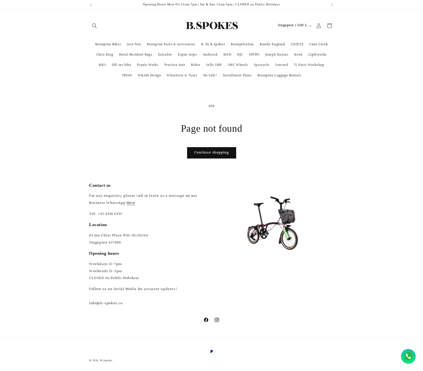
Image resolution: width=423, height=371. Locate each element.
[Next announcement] (332, 4)
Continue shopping (211, 152)
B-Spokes (106, 361)
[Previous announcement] (90, 4)
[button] (94, 25)
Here (131, 203)
